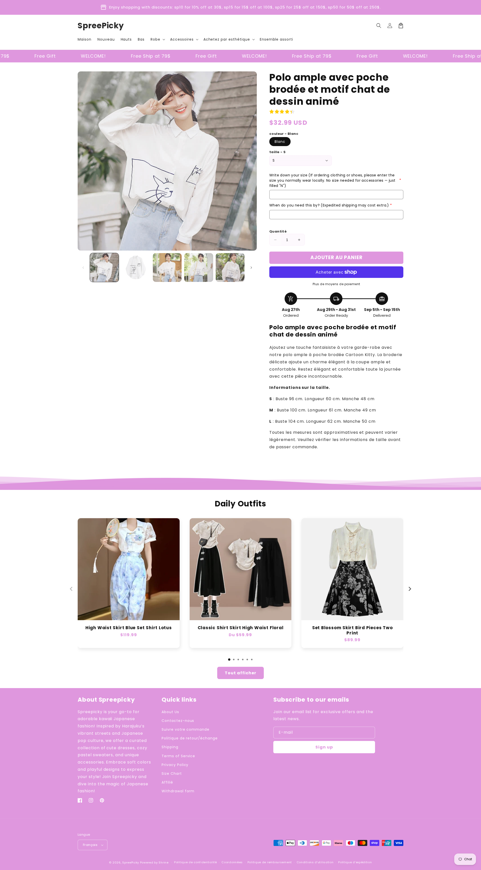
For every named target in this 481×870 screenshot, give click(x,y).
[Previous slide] (71, 589)
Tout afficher (240, 673)
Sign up (324, 747)
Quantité (278, 231)
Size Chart (172, 773)
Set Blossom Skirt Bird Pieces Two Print (352, 630)
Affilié (167, 782)
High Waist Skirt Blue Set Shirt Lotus (128, 627)
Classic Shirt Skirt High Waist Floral (241, 627)
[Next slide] (409, 589)
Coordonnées (232, 862)
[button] (157, 39)
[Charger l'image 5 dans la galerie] (230, 267)
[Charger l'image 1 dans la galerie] (104, 267)
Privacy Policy (175, 764)
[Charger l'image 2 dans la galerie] (135, 267)
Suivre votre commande (185, 729)
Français (90, 844)
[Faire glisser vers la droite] (251, 267)
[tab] (229, 659)
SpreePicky (130, 862)
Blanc (280, 141)
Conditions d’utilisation (315, 862)
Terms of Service (178, 755)
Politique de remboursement (270, 862)
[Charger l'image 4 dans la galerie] (198, 267)
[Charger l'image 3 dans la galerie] (167, 267)
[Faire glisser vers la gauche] (83, 267)
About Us (170, 711)
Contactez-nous (178, 720)
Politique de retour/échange (190, 738)
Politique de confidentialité (195, 862)
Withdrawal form (178, 791)
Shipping (170, 746)
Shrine (163, 862)
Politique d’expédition (355, 862)
